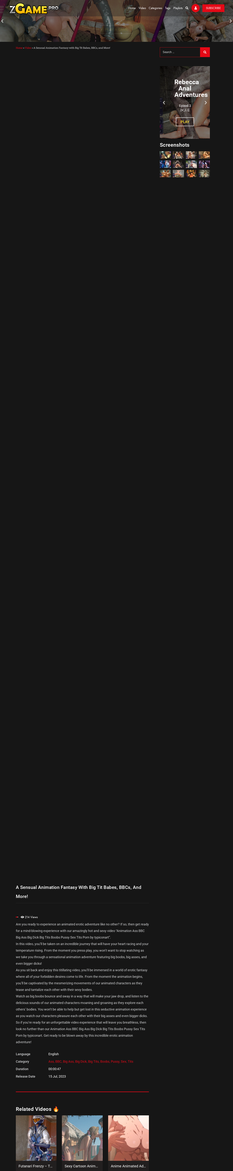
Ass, (51, 1061)
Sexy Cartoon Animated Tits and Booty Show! (82, 1166)
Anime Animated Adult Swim (128, 1166)
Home (132, 8)
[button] (2, 21)
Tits (130, 1061)
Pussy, (116, 1061)
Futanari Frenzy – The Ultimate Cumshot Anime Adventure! (36, 1166)
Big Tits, (94, 1061)
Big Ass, (69, 1061)
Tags (168, 8)
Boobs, (105, 1061)
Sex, (124, 1061)
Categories (155, 8)
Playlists (178, 8)
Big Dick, (81, 1061)
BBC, (59, 1061)
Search (205, 52)
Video (142, 8)
